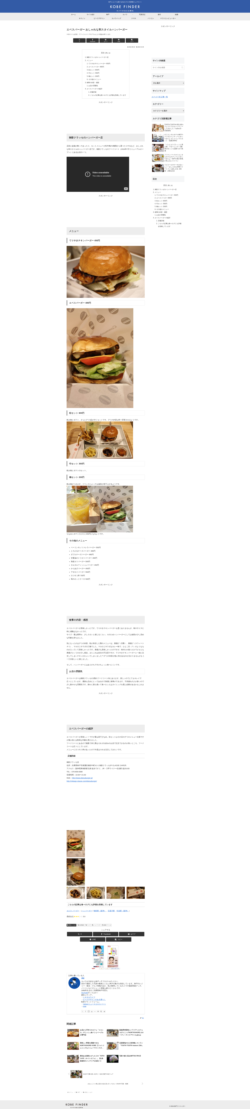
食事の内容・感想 (93, 82)
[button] (132, 40)
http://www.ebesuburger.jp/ (82, 778)
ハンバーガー (87, 911)
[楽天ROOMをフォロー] (101, 1011)
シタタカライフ (89, 997)
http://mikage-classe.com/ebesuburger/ (82, 781)
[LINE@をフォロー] (98, 1011)
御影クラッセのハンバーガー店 (97, 57)
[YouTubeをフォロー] (92, 1011)
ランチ (89, 925)
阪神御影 (81, 925)
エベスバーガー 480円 (96, 67)
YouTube (84, 993)
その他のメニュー (94, 79)
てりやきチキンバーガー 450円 (99, 63)
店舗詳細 (93, 92)
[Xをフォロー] (82, 1011)
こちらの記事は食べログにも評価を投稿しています (108, 95)
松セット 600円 (93, 70)
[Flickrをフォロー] (95, 1011)
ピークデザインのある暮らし (94, 1000)
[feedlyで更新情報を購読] (104, 1011)
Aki (82, 978)
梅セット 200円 (93, 76)
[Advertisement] (106, 117)
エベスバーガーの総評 (94, 89)
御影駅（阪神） (100, 911)
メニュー (90, 60)
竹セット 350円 (93, 73)
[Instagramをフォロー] (88, 1011)
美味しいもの (72, 925)
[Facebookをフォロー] (85, 1011)
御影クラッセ (107, 925)
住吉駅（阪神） (123, 911)
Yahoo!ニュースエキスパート (94, 1004)
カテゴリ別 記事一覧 (160, 97)
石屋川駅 (111, 911)
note (84, 1006)
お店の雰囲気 (93, 86)
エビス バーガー (73, 911)
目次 (103, 53)
